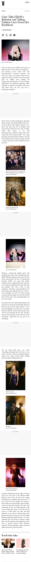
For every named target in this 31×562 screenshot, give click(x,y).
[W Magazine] (3, 3)
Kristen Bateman (7, 30)
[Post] (6, 35)
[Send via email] (14, 35)
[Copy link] (10, 35)
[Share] (3, 35)
